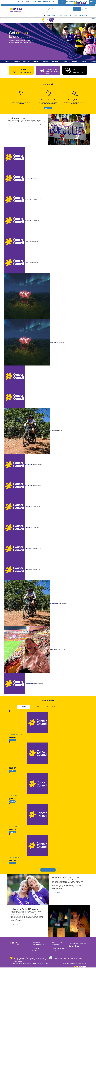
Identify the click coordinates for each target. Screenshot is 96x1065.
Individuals (52, 706)
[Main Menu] (0, 18)
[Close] (95, 18)
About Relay (26, 1)
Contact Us (56, 950)
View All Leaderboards (48, 870)
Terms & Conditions (39, 963)
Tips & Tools (47, 1)
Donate (55, 2)
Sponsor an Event (58, 948)
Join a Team (36, 942)
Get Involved (36, 1)
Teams (38, 706)
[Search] (47, 12)
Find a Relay (61, 2)
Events (23, 706)
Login (70, 1)
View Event (12, 740)
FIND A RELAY (48, 108)
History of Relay (58, 942)
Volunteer (35, 948)
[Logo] (80, 4)
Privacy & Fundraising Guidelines (20, 963)
